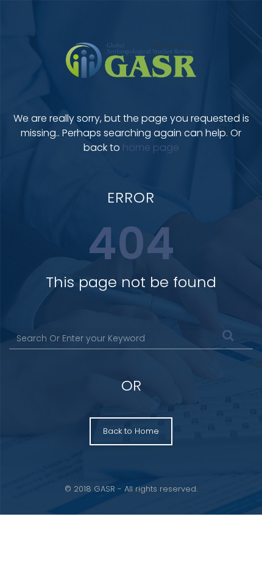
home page (150, 148)
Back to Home (131, 431)
